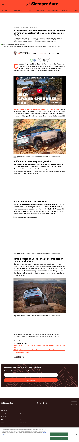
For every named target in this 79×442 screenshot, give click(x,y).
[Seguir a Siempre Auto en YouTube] (46, 403)
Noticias (3, 422)
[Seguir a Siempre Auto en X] (40, 403)
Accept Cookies (59, 438)
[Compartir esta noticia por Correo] (44, 60)
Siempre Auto (17, 27)
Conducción (29, 10)
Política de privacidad (29, 384)
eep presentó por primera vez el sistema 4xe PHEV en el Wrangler (37, 109)
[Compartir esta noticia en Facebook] (35, 60)
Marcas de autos (6, 10)
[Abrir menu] (3, 4)
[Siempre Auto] (42, 4)
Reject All (59, 434)
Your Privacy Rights (59, 430)
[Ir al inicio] (7, 403)
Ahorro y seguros (66, 10)
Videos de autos (24, 422)
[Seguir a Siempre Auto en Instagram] (43, 403)
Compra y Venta (40, 10)
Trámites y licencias (53, 10)
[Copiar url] (48, 60)
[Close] (76, 434)
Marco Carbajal (24, 52)
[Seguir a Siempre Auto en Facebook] (37, 403)
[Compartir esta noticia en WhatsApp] (31, 60)
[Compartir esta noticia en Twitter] (39, 60)
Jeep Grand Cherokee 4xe (21, 360)
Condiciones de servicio (46, 384)
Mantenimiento (18, 10)
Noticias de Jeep (33, 27)
